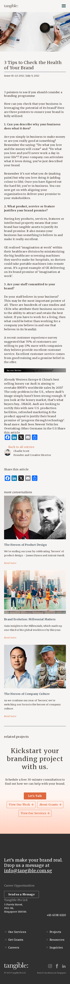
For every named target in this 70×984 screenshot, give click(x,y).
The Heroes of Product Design (25, 544)
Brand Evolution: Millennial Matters (30, 619)
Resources (57, 939)
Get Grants (15, 939)
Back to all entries (21, 447)
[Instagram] (50, 966)
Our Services (17, 932)
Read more (10, 563)
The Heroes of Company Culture (27, 694)
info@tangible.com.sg (28, 870)
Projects (55, 932)
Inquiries (56, 947)
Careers (13, 947)
